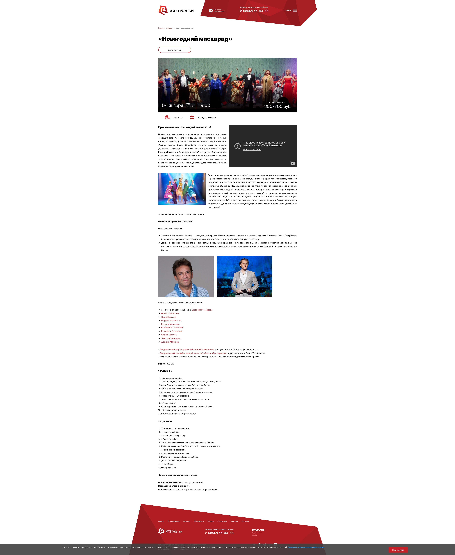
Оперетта (178, 117)
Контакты (245, 521)
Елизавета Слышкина (171, 331)
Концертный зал (207, 117)
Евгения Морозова (170, 324)
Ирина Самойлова (170, 313)
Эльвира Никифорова (202, 309)
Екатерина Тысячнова (172, 327)
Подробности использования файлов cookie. (306, 547)
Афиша (169, 28)
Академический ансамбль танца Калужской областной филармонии (193, 353)
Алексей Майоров (170, 341)
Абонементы (199, 521)
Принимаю (398, 549)
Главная (161, 28)
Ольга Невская (168, 316)
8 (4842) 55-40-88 (219, 533)
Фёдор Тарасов (169, 334)
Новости (186, 521)
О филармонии (174, 521)
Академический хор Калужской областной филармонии (187, 349)
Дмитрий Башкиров (170, 338)
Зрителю (234, 521)
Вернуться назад (174, 50)
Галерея (211, 521)
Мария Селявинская (171, 320)
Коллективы (222, 521)
